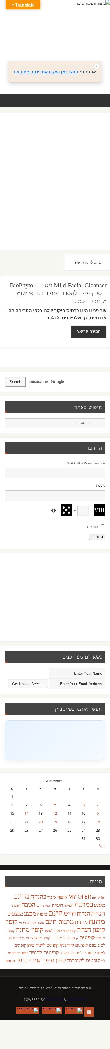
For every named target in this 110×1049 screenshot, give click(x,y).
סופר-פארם (35, 922)
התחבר (97, 537)
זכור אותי (92, 526)
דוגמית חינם (43, 906)
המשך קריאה (88, 331)
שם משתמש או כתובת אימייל (85, 462)
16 (98, 821)
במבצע (99, 905)
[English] (60, 36)
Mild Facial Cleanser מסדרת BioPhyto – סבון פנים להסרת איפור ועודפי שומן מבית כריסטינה (58, 293)
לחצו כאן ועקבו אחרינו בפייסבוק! (46, 72)
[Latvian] (94, 36)
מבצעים (15, 913)
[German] (66, 36)
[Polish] (100, 36)
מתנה (97, 921)
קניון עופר (54, 960)
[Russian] (60, 43)
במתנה (83, 904)
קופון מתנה (29, 929)
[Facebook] (27, 1010)
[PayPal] (74, 1010)
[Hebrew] (71, 36)
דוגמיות (69, 905)
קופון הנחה (91, 929)
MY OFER (79, 896)
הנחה (98, 913)
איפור (51, 897)
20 (41, 821)
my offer (98, 897)
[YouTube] (89, 1012)
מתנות (81, 921)
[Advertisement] (55, 187)
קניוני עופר (28, 960)
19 (55, 821)
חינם (55, 912)
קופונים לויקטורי (65, 938)
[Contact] (52, 1010)
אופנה (62, 897)
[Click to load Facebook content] (55, 740)
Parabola (54, 999)
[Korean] (88, 36)
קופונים (87, 937)
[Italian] (77, 36)
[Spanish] (71, 43)
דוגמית (57, 905)
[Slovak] (66, 43)
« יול (102, 846)
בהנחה (38, 896)
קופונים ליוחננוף (74, 945)
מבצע (30, 913)
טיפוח (42, 913)
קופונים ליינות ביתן (43, 945)
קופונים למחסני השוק (78, 953)
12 (55, 813)
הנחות (83, 913)
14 (26, 813)
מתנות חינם (59, 921)
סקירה (22, 923)
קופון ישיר (69, 930)
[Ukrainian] (77, 43)
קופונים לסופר (44, 952)
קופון (11, 921)
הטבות (16, 905)
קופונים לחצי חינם (36, 937)
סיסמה (100, 485)
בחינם (21, 896)
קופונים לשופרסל (83, 960)
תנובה (10, 960)
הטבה (28, 904)
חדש (70, 913)
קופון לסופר (53, 930)
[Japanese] (83, 36)
